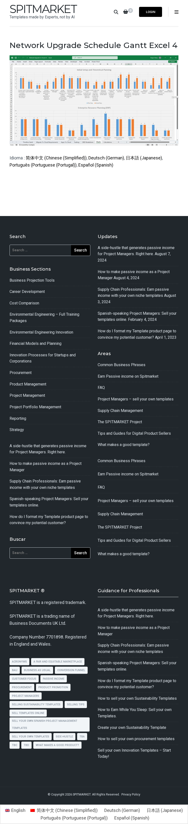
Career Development (27, 291)
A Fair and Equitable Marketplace (58, 661)
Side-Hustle (64, 736)
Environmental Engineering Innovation (41, 332)
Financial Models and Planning (35, 343)
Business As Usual (37, 670)
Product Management (28, 384)
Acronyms (19, 661)
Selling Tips (75, 704)
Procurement (21, 372)
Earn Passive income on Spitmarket (128, 376)
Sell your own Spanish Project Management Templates (44, 724)
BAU (14, 670)
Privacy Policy (130, 794)
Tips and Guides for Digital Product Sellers (134, 433)
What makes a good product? (57, 745)
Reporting (18, 418)
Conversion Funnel (71, 670)
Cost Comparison (24, 303)
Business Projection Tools (32, 280)
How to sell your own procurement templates (136, 738)
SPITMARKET (43, 9)
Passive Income (53, 678)
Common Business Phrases (121, 364)
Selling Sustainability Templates (36, 704)
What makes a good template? (124, 444)
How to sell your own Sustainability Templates (137, 698)
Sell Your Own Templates (30, 736)
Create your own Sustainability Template (132, 727)
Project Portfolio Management (35, 407)
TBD (26, 745)
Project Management (27, 395)
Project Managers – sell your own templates (136, 399)
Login (150, 12)
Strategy (17, 429)
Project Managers (25, 696)
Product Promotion (53, 687)
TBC (14, 745)
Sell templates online (28, 713)
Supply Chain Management (120, 410)
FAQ (101, 387)
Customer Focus (24, 678)
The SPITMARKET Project (120, 422)
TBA (82, 736)
